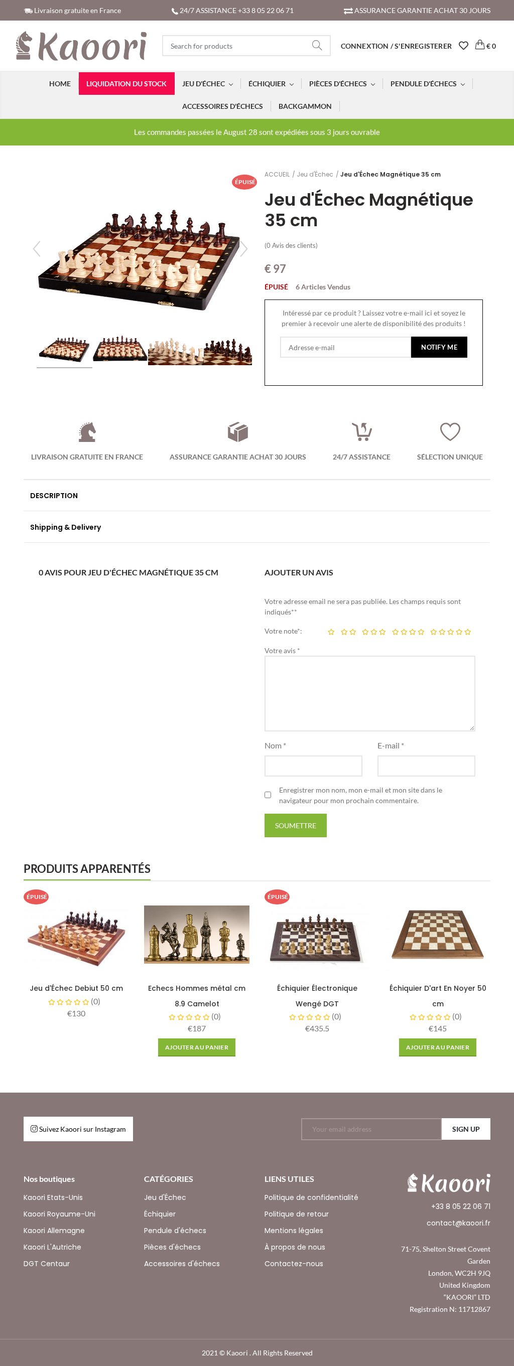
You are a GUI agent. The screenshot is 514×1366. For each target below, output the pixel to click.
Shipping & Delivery (65, 527)
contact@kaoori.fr (458, 1223)
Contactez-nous (294, 1264)
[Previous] (37, 249)
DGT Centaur (47, 1264)
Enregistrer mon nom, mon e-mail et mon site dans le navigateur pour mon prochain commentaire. (360, 795)
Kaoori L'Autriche (52, 1247)
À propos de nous (295, 1247)
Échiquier (160, 1214)
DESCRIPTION (54, 496)
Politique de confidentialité (311, 1197)
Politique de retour (297, 1214)
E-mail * (390, 745)
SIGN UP (466, 1129)
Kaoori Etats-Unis (53, 1197)
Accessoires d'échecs (182, 1264)
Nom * (275, 745)
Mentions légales (294, 1231)
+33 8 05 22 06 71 (460, 1206)
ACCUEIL (277, 174)
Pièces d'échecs (172, 1247)
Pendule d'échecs (175, 1231)
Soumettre (295, 825)
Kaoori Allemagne (54, 1231)
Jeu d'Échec (315, 174)
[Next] (244, 249)
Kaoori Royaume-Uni (59, 1214)
